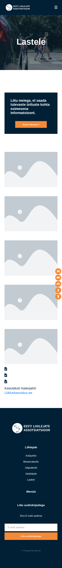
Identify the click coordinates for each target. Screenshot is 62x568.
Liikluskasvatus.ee (18, 393)
